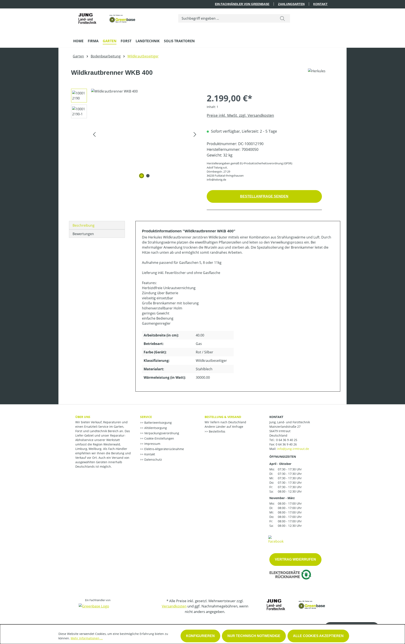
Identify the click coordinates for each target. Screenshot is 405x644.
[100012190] (144, 134)
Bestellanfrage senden (264, 196)
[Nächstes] (195, 134)
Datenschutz (152, 459)
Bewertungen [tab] (83, 233)
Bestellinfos (216, 431)
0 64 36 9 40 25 (286, 440)
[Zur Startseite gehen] (104, 17)
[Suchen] (282, 18)
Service (146, 417)
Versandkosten (174, 606)
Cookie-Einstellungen (158, 438)
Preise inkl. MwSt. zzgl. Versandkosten (240, 115)
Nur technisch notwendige (253, 636)
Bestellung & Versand (223, 417)
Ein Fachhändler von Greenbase (242, 4)
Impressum (151, 444)
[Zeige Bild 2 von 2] (148, 175)
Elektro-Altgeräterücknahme (163, 449)
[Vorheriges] (94, 134)
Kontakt (320, 4)
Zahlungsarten (291, 4)
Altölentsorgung (155, 428)
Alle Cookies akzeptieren (318, 636)
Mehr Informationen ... (87, 638)
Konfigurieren (200, 636)
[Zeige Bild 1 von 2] (141, 175)
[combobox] (226, 18)
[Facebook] (276, 539)
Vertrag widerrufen (295, 559)
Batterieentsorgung (157, 423)
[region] (133, 134)
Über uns (82, 417)
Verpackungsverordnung (161, 433)
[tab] (97, 225)
